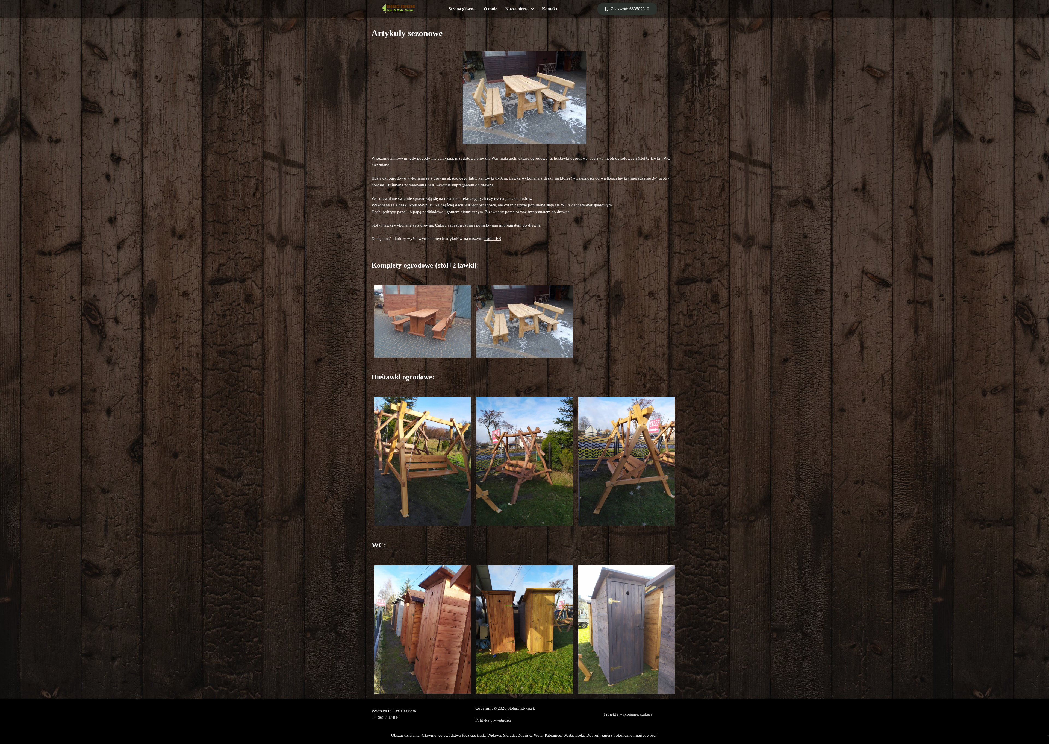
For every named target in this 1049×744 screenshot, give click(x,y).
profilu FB (492, 238)
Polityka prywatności (493, 720)
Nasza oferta (517, 9)
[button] (519, 9)
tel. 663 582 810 (386, 717)
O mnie (490, 9)
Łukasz (646, 714)
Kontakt (549, 9)
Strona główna (462, 9)
